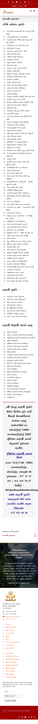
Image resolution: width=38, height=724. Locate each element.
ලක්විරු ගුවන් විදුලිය (12, 665)
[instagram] (31, 717)
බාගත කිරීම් (9, 645)
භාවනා (8, 624)
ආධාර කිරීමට (10, 633)
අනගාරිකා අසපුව (11, 677)
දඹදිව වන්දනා (10, 674)
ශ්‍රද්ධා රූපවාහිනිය (11, 662)
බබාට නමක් (9, 648)
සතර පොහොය (10, 630)
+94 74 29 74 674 (11, 619)
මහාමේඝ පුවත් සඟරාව (13, 659)
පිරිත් (7, 639)
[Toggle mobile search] (31, 11)
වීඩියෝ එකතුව (10, 671)
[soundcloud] (28, 717)
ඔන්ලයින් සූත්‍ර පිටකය (12, 656)
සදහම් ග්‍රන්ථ (9, 653)
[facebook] (19, 717)
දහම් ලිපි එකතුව (11, 627)
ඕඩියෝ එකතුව (10, 668)
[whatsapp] (34, 717)
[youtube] (25, 717)
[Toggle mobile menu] (34, 11)
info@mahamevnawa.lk (13, 616)
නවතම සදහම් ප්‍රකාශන (11, 531)
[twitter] (22, 717)
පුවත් (7, 636)
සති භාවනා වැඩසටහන (13, 642)
